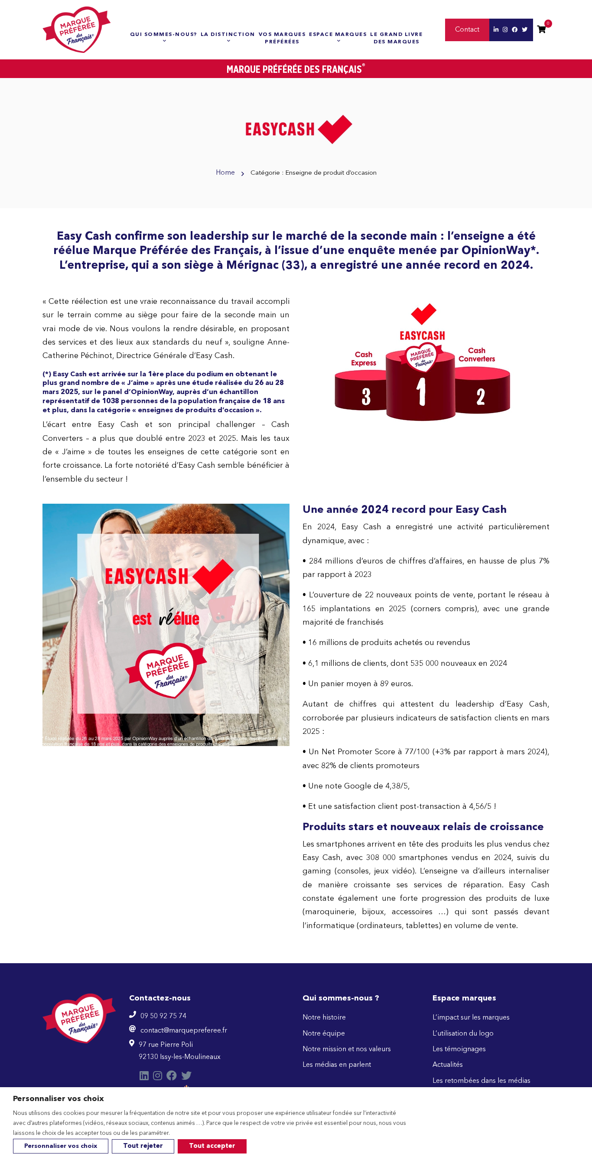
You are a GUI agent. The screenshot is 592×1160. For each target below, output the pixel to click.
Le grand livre (396, 38)
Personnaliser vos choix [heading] (58, 1099)
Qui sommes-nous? (163, 34)
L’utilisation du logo (463, 1033)
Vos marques (282, 38)
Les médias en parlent (337, 1065)
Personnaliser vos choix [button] (60, 1146)
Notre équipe (324, 1033)
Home (225, 172)
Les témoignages (459, 1049)
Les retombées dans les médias (481, 1081)
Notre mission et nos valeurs (347, 1049)
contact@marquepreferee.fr (183, 1030)
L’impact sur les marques (471, 1017)
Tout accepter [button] (212, 1146)
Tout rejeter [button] (143, 1146)
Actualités (448, 1065)
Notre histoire (324, 1017)
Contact (467, 29)
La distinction (228, 34)
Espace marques (338, 34)
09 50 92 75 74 (163, 1016)
